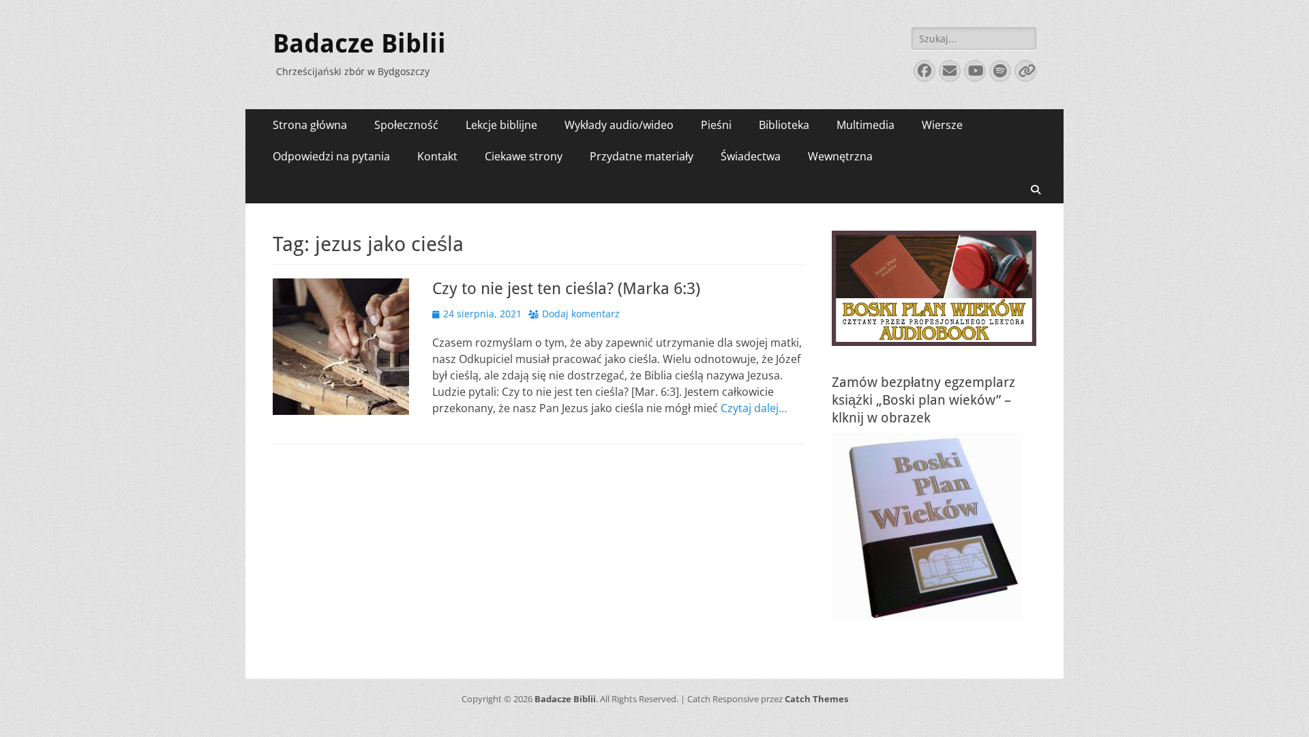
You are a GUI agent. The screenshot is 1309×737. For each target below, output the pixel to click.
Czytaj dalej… (754, 408)
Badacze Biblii (359, 44)
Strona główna (310, 124)
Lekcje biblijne (501, 124)
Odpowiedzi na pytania (331, 156)
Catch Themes (816, 699)
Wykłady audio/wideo (619, 124)
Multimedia (865, 124)
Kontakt (437, 156)
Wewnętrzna (840, 156)
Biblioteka (784, 124)
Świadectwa (751, 156)
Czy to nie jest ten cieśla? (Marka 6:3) (566, 288)
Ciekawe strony (523, 156)
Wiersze (942, 124)
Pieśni (716, 124)
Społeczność (406, 124)
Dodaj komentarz (581, 313)
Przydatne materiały (641, 156)
